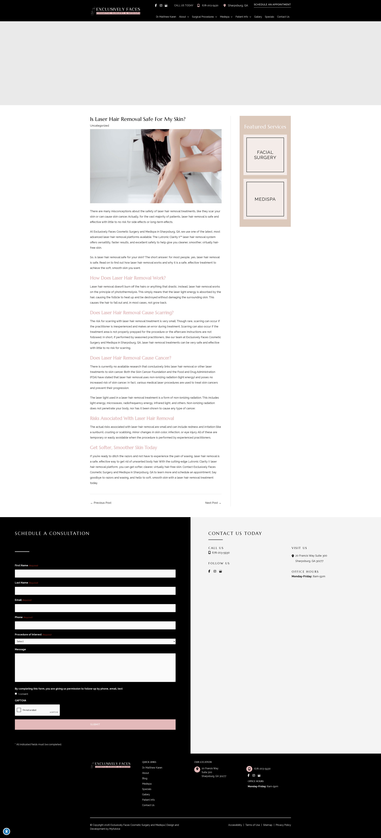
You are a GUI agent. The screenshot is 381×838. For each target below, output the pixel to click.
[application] (187, 17)
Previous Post (100, 502)
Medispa (147, 783)
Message (20, 649)
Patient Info (148, 799)
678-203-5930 (221, 552)
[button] (271, 4)
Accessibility (235, 825)
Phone (23, 617)
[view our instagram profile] (161, 5)
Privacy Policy (283, 825)
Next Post (213, 502)
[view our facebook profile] (156, 5)
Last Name (26, 582)
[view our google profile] (166, 5)
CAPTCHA (20, 700)
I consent (23, 694)
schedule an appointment (194, 472)
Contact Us (148, 805)
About (145, 773)
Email (23, 600)
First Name (26, 565)
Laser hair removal (102, 286)
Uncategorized (99, 125)
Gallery (146, 794)
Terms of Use (252, 825)
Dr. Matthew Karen (152, 767)
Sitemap (267, 825)
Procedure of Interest (33, 634)
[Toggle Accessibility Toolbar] (6, 831)
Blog (144, 778)
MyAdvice (114, 828)
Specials (146, 789)
